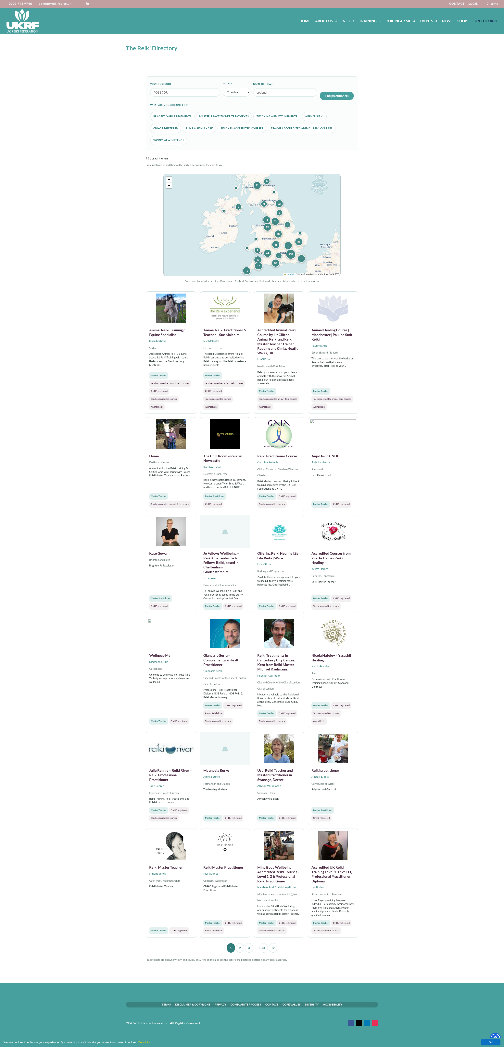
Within (228, 83)
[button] (300, 233)
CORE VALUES (292, 1004)
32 (273, 947)
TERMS (166, 1004)
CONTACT (457, 3)
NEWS (447, 21)
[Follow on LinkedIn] (367, 1023)
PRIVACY (220, 1004)
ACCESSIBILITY (332, 1004)
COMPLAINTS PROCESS (246, 1004)
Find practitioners (337, 96)
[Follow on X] (359, 1023)
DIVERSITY (312, 1004)
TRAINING (368, 21)
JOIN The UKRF (485, 21)
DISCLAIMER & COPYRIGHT (192, 1004)
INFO (346, 21)
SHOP (462, 21)
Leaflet (290, 274)
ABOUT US (324, 21)
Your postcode (160, 83)
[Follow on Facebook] (351, 1023)
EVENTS (426, 21)
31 (263, 947)
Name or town (263, 83)
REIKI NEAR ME (398, 21)
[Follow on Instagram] (375, 1023)
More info (144, 1042)
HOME (304, 21)
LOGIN (473, 3)
